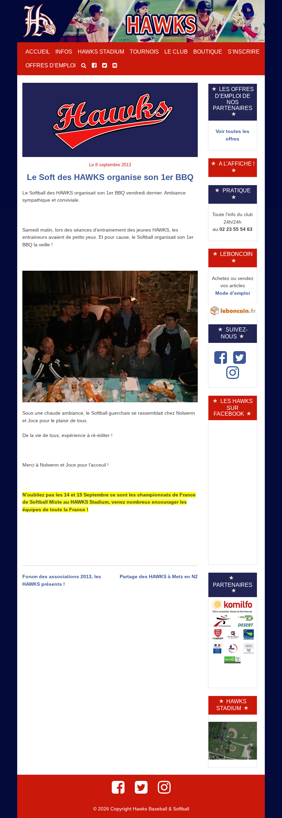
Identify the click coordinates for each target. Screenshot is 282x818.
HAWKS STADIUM (101, 52)
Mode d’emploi (232, 293)
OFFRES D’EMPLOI (50, 65)
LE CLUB (176, 52)
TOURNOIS (144, 52)
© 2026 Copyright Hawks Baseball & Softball (141, 808)
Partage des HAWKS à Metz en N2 (159, 576)
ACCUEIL (37, 52)
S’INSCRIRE (244, 52)
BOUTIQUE (207, 52)
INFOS (63, 52)
